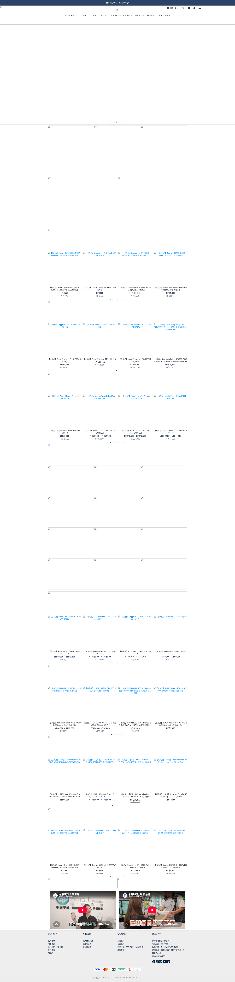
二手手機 (81, 15)
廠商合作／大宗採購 (55, 947)
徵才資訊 (51, 950)
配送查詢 (121, 941)
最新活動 (69, 15)
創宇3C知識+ (164, 15)
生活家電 (127, 15)
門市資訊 (51, 944)
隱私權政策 (87, 947)
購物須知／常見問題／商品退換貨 (130, 947)
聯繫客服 (121, 950)
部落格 (50, 953)
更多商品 (139, 15)
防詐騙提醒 (87, 944)
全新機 (103, 15)
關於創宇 (150, 15)
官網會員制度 (88, 941)
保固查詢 (121, 944)
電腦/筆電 (115, 15)
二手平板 (92, 15)
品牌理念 (51, 941)
